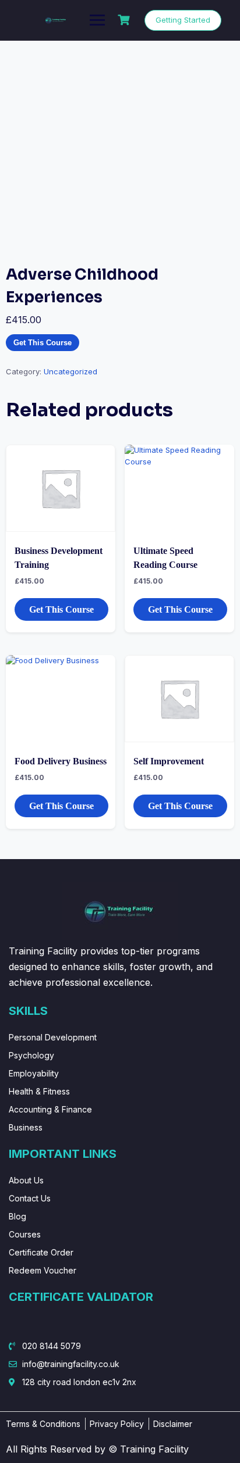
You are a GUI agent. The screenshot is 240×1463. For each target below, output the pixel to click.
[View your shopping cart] (125, 20)
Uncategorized (70, 371)
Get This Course (42, 342)
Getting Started (183, 19)
